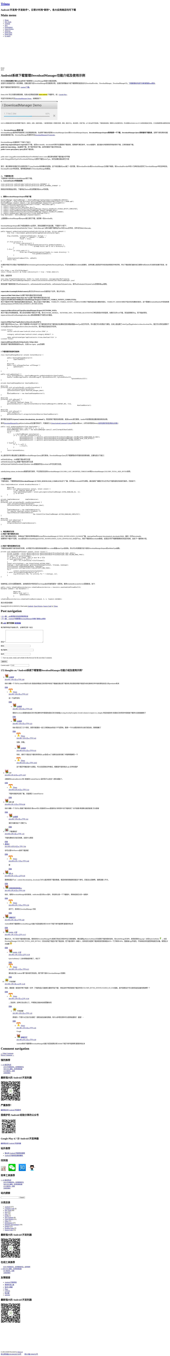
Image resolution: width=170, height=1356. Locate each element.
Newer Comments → (7, 1055)
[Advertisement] (85, 52)
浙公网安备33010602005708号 (11, 1354)
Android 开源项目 (11, 1282)
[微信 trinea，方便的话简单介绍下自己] (12, 1170)
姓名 (2, 646)
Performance (9, 27)
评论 (3, 642)
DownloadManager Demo (23, 98)
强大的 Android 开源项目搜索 (15, 1153)
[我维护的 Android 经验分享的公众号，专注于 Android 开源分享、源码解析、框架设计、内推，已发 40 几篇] (9, 1134)
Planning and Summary (12, 1224)
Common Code (9, 1208)
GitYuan (7, 1291)
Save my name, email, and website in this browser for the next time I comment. (27, 658)
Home (7, 20)
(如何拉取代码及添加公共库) (108, 423)
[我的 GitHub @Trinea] (32, 1170)
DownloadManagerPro (11, 423)
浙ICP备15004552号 (31, 1354)
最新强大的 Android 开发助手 (11, 1110)
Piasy (6, 1289)
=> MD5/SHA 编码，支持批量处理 (11, 1269)
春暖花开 (12, 917)
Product (7, 1226)
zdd (4, 623)
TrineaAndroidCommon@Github (61, 423)
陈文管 (7, 1293)
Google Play (63, 94)
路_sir (11, 873)
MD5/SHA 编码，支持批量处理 (13, 1069)
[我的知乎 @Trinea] (22, 1170)
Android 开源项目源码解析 (14, 1155)
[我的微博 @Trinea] (3, 1170)
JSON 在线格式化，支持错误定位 (13, 1067)
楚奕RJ (7, 844)
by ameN (7, 36)
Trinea (5, 4)
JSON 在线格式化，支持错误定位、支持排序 (16, 1267)
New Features (9, 1217)
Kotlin (7, 1216)
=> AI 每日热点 (6, 1065)
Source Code (47, 606)
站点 (2, 654)
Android (7, 23)
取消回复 (18, 623)
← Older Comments (7, 1053)
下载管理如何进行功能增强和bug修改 (142, 83)
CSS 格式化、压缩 (9, 1071)
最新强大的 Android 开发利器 (11, 1143)
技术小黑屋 (9, 1287)
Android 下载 (24, 87)
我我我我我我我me (15, 888)
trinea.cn (20, 1352)
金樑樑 (11, 677)
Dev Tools (8, 22)
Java (6, 25)
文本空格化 (6, 1073)
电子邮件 (4, 650)
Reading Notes (9, 1228)
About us (7, 31)
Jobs (6, 1214)
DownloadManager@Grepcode (45, 135)
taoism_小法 (13, 932)
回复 (6, 687)
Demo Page (8, 32)
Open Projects (9, 29)
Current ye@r (6, 665)
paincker (7, 1295)
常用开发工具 (9, 1285)
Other (6, 1221)
